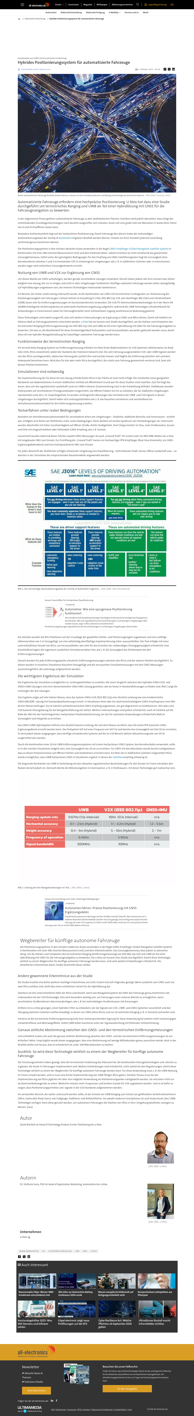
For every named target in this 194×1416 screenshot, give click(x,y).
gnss (85, 1251)
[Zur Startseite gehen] (39, 4)
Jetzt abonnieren (36, 1390)
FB (57, 1400)
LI (53, 1400)
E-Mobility (113, 12)
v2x (43, 1251)
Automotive (51, 12)
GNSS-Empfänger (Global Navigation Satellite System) (139, 248)
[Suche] (137, 4)
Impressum (71, 1409)
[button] (23, 1314)
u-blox (84, 321)
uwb (77, 1251)
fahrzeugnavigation (29, 1251)
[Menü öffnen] (22, 4)
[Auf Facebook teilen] (165, 69)
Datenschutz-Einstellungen (102, 1409)
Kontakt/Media (120, 1409)
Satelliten (118, 757)
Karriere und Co (132, 12)
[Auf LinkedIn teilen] (174, 69)
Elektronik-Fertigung (95, 12)
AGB (53, 1409)
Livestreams (73, 4)
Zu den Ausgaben (127, 1388)
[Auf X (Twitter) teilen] (170, 69)
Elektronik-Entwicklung (71, 12)
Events (58, 4)
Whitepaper (102, 4)
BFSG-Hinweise (84, 1409)
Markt (145, 12)
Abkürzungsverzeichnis (122, 4)
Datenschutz (61, 1409)
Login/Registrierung (157, 4)
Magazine (87, 4)
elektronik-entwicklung (60, 1251)
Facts (130, 1409)
